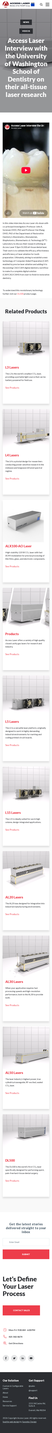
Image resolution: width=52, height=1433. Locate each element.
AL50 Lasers (14, 1073)
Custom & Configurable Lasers (13, 1387)
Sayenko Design (29, 1422)
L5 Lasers (12, 721)
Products (12, 634)
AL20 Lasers (14, 897)
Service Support (10, 1405)
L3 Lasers (12, 367)
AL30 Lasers (14, 982)
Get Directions (16, 1343)
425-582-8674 (15, 1336)
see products (12, 387)
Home (5, 1397)
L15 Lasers (13, 813)
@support (33, 1390)
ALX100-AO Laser (18, 546)
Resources (7, 1401)
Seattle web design (11, 1422)
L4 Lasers (12, 455)
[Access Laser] (19, 4)
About (5, 1392)
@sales (32, 1386)
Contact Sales (21, 1310)
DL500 (20, 293)
